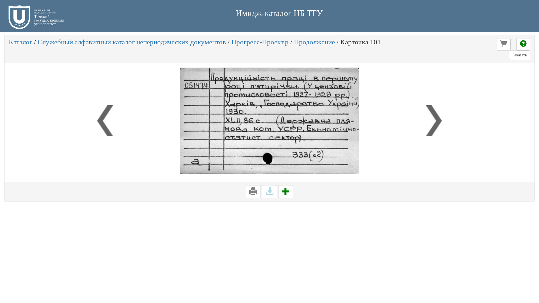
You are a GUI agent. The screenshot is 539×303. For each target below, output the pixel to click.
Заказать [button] (520, 55)
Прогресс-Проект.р (260, 42)
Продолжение (314, 42)
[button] (504, 44)
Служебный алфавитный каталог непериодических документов (132, 42)
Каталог (20, 42)
